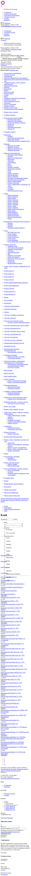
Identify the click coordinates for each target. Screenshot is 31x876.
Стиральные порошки (10, 355)
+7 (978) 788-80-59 (9, 806)
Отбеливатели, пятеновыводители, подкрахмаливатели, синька (18, 365)
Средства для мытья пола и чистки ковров (16, 325)
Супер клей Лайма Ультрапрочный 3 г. (12, 587)
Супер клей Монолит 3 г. (8, 580)
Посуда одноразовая (10, 104)
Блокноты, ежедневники (15, 121)
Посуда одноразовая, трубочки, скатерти (16, 468)
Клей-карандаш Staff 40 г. (8, 594)
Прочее (6, 481)
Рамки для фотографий (14, 181)
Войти (8, 9)
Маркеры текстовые (13, 150)
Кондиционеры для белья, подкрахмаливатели (11, 349)
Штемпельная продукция (15, 190)
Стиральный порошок (14, 358)
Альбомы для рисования (15, 249)
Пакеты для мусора (9, 432)
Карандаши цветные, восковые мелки (19, 141)
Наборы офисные (13, 175)
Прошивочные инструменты (16, 179)
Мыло (6, 96)
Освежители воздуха (14, 428)
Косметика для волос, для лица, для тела (16, 402)
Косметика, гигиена (10, 100)
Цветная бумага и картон (15, 263)
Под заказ (4, 595)
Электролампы (12, 459)
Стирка (6, 95)
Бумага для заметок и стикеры (16, 122)
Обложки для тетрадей (14, 255)
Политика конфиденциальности (10, 778)
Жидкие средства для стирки (16, 356)
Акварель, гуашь (12, 246)
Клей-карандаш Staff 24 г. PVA (10, 601)
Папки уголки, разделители (16, 209)
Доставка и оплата (9, 17)
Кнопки (10, 165)
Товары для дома (9, 106)
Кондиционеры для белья (15, 352)
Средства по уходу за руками (16, 403)
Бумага (6, 90)
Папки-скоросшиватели (15, 217)
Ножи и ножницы (13, 176)
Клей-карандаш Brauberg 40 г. (9, 707)
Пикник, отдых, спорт (10, 107)
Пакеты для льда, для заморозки (17, 447)
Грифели (10, 136)
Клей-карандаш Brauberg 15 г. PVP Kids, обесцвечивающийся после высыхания (12, 742)
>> (5, 764)
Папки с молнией (13, 203)
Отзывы (6, 18)
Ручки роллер (12, 238)
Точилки (10, 226)
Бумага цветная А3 (9, 291)
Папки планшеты (13, 196)
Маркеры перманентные (15, 148)
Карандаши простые (14, 139)
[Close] (1, 825)
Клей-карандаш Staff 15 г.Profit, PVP (11, 621)
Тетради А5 (11, 260)
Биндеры (10, 156)
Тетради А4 (11, 129)
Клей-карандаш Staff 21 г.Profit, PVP (11, 608)
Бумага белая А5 (9, 276)
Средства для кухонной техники (13, 321)
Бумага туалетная (9, 379)
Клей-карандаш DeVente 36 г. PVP (11, 686)
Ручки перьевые (12, 235)
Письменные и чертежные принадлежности (17, 221)
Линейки (10, 224)
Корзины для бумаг (13, 167)
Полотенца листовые (14, 387)
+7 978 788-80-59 (6, 49)
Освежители (7, 426)
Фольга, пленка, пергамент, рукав (17, 449)
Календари (11, 124)
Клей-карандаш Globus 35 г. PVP (10, 679)
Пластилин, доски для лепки (16, 258)
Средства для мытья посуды (12, 328)
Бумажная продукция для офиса (13, 118)
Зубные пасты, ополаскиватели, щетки (15, 397)
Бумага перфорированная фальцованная (16, 282)
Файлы (10, 218)
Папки (6, 193)
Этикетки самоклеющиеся (12, 306)
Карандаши (7, 135)
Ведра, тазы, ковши (10, 406)
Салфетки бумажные (14, 394)
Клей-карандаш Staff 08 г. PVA (10, 635)
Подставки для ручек (14, 232)
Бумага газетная (9, 279)
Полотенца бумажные (10, 385)
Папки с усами (12, 206)
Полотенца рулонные (14, 388)
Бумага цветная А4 (9, 294)
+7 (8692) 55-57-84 (9, 810)
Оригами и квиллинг (10, 309)
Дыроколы (11, 161)
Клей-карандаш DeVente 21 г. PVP (11, 693)
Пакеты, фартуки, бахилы (11, 462)
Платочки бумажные (14, 393)
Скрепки (10, 187)
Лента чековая (8, 300)
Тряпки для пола (12, 423)
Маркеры (7, 144)
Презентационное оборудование (13, 109)
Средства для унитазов (11, 337)
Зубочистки (11, 443)
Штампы (6, 87)
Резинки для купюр (13, 183)
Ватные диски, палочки (11, 112)
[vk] (1, 23)
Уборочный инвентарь (10, 85)
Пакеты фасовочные (14, 465)
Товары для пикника (10, 489)
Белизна (6, 312)
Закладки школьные (13, 252)
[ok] (3, 23)
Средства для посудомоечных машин (18, 322)
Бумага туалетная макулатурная (17, 380)
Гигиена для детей (9, 75)
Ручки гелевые (12, 234)
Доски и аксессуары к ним (12, 495)
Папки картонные (13, 195)
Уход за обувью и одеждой (12, 101)
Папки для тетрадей (13, 257)
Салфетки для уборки (14, 420)
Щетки (6, 453)
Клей (9, 164)
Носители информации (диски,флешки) (16, 78)
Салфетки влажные (10, 115)
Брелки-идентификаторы (15, 158)
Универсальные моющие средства (14, 343)
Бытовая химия (8, 93)
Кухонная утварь (9, 478)
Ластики (10, 223)
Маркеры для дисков (14, 145)
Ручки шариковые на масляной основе (19, 241)
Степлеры (10, 189)
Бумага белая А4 (9, 273)
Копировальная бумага (14, 127)
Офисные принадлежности (12, 153)
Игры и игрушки (9, 92)
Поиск (19, 57)
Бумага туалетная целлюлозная (17, 382)
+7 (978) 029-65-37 (9, 808)
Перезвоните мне (5, 833)
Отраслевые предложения (11, 15)
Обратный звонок (16, 26)
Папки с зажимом (13, 200)
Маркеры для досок (13, 147)
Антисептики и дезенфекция (12, 73)
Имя (2, 826)
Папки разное (12, 198)
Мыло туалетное (9, 373)
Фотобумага (7, 303)
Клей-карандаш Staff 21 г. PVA (10, 614)
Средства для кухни (10, 318)
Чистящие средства (9, 346)
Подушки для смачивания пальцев (18, 178)
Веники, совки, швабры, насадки (14, 409)
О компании (7, 12)
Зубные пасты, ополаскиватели (17, 399)
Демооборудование (9, 132)
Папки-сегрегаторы (13, 215)
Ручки (6, 230)
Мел (9, 254)
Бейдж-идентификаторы (11, 492)
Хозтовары (7, 103)
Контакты (7, 20)
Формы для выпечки (14, 450)
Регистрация (13, 9)
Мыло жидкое (8, 370)
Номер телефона (5, 828)
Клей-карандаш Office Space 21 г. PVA (12, 665)
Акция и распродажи (10, 14)
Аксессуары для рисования (16, 247)
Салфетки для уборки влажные (17, 421)
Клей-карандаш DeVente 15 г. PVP (11, 700)
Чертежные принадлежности (16, 228)
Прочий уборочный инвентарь (13, 437)
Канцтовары (7, 89)
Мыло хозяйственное (10, 376)
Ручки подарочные (13, 237)
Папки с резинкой (13, 204)
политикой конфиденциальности (10, 832)
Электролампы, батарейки (12, 456)
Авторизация (17, 45)
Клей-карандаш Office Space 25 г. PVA (12, 659)
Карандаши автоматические (16, 138)
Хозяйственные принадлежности (14, 484)
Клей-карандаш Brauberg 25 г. (9, 723)
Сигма (6, 506)
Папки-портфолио (13, 214)
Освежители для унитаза (15, 429)
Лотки (9, 170)
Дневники (11, 251)
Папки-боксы (12, 211)
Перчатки (10, 418)
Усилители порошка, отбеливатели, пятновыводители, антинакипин (14, 361)
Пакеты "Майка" (12, 464)
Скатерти (10, 472)
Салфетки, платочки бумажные (13, 391)
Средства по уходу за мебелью (13, 340)
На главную (4, 874)
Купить (3, 582)
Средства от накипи (13, 367)
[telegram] (7, 23)
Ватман (6, 297)
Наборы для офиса (13, 173)
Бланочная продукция (14, 119)
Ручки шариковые (13, 240)
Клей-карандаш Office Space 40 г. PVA (12, 652)
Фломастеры (11, 262)
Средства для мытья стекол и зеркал (14, 331)
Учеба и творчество (10, 244)
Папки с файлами (13, 207)
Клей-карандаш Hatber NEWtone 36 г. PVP (13, 672)
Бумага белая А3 (9, 271)
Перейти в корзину (6, 63)
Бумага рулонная (9, 288)
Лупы (9, 172)
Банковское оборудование (15, 154)
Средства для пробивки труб (12, 334)
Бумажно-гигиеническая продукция (14, 98)
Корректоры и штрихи (14, 169)
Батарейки (11, 458)
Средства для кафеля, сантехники (14, 315)
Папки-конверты (12, 212)
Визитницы (11, 159)
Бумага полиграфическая (11, 285)
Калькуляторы (12, 162)
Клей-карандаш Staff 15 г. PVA (10, 628)
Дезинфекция (8, 76)
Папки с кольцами (13, 201)
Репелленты (7, 486)
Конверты (10, 126)
